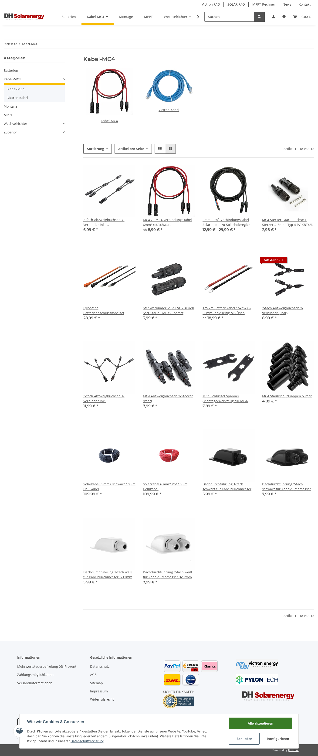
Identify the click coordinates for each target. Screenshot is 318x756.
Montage (10, 106)
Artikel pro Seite (131, 148)
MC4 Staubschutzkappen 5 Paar (287, 396)
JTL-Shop (293, 750)
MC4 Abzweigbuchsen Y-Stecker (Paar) (168, 398)
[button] (273, 17)
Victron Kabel (169, 110)
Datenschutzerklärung (87, 741)
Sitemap (96, 683)
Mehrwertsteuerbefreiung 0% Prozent (46, 666)
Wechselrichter (15, 123)
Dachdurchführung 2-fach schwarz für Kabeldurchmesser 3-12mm (286, 486)
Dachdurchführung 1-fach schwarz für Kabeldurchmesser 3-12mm (227, 486)
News (287, 4)
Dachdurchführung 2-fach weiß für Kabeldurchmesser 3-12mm (167, 574)
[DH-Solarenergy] (24, 16)
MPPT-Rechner (263, 4)
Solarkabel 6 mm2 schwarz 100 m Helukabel (109, 486)
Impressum (99, 691)
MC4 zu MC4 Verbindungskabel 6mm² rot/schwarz (167, 222)
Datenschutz (100, 666)
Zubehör (10, 132)
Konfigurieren (278, 739)
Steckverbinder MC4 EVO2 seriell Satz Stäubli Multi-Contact (168, 310)
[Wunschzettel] (284, 17)
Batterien (11, 70)
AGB (93, 674)
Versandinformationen (34, 683)
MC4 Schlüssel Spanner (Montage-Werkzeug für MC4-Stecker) (225, 398)
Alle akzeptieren (260, 723)
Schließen (244, 739)
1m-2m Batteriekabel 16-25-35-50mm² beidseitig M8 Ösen (227, 310)
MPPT (8, 115)
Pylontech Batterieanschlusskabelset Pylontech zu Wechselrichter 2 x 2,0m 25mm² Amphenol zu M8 (108, 310)
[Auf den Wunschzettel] (127, 173)
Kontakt (305, 4)
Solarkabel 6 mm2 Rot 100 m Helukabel (165, 486)
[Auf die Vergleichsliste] (115, 173)
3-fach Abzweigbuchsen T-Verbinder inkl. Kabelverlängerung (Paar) (104, 398)
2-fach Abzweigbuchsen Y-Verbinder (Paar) (282, 310)
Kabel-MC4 (109, 121)
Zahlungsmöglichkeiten (35, 674)
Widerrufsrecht (102, 699)
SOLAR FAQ (236, 4)
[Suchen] (259, 17)
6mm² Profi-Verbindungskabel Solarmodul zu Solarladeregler (226, 222)
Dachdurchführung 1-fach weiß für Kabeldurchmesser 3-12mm (107, 574)
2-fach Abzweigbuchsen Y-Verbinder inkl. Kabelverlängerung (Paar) (104, 222)
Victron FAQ (211, 4)
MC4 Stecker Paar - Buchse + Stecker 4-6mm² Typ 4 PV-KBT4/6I (288, 222)
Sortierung (95, 148)
